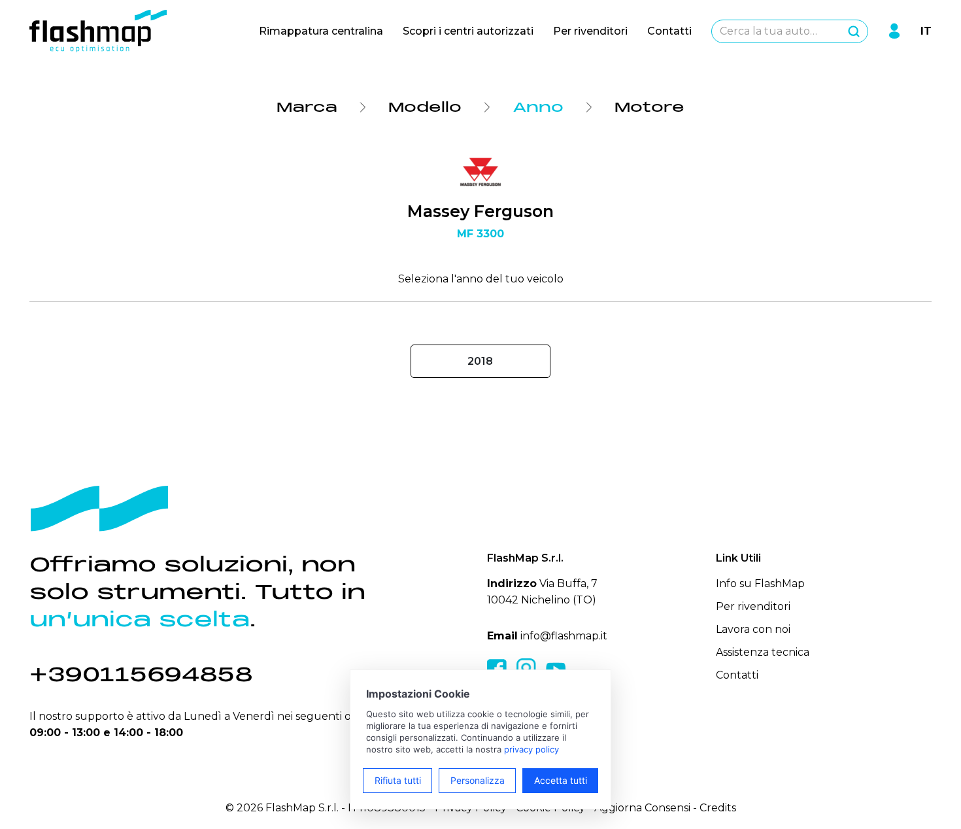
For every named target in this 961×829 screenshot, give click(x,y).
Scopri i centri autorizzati (468, 31)
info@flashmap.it (563, 636)
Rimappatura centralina (321, 31)
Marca (307, 107)
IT (926, 31)
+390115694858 (141, 674)
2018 (480, 361)
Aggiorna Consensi (642, 808)
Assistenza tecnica (762, 652)
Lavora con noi (753, 629)
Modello (425, 107)
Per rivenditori (590, 31)
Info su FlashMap (760, 583)
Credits (718, 808)
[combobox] (789, 31)
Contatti (669, 31)
